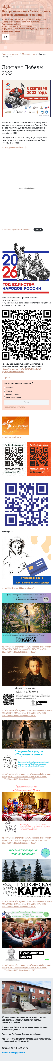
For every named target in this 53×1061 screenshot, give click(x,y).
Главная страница (10, 54)
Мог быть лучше (12, 394)
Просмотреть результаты (14, 407)
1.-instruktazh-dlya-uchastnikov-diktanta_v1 (17, 229)
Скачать (38, 229)
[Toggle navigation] (5, 47)
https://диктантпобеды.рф (14, 147)
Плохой (9, 391)
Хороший (9, 388)
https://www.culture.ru (11, 437)
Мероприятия (28, 54)
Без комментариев (13, 397)
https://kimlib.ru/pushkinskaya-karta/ (18, 588)
